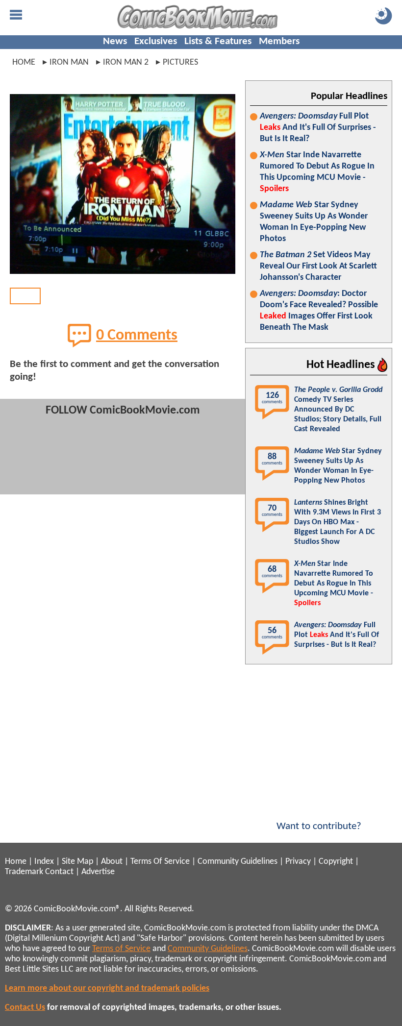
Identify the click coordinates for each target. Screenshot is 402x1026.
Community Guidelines (237, 861)
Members (279, 41)
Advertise (98, 872)
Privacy (298, 861)
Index (44, 861)
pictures (180, 62)
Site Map (77, 861)
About (112, 861)
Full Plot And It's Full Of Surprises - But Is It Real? (318, 128)
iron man (69, 62)
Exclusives (155, 41)
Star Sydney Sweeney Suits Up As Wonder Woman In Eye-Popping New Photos (314, 222)
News (115, 41)
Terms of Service (121, 949)
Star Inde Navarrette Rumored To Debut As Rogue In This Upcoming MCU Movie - (317, 172)
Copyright (336, 861)
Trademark (24, 872)
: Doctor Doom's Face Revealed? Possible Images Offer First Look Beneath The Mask (319, 310)
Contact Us (25, 1007)
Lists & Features (217, 41)
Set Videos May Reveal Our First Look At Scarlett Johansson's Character (318, 266)
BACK (25, 296)
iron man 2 (126, 62)
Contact (59, 872)
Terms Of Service (160, 861)
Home (23, 62)
